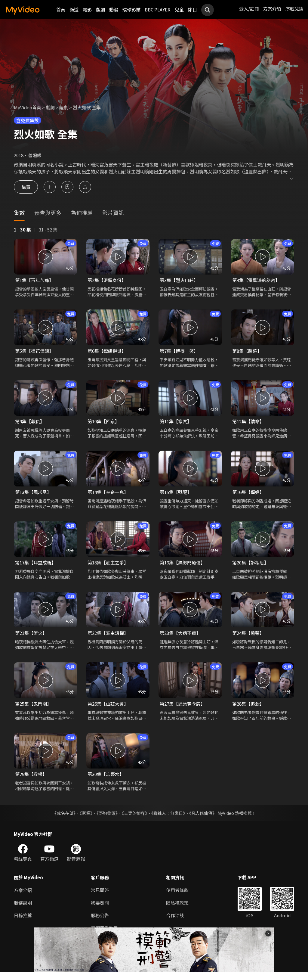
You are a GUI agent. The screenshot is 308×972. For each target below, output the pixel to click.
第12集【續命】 (248, 421)
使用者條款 (177, 890)
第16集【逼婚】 (248, 492)
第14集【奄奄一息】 (108, 492)
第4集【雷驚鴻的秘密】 (256, 280)
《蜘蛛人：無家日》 (168, 813)
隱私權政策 (177, 902)
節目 (192, 9)
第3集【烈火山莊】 (179, 280)
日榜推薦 (23, 915)
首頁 (60, 9)
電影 (87, 9)
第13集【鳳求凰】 (33, 492)
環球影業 (131, 9)
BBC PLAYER (158, 9)
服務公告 (100, 915)
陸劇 (63, 107)
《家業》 (86, 813)
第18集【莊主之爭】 (108, 562)
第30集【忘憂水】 (106, 774)
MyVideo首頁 (27, 107)
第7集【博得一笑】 (179, 351)
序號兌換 (294, 8)
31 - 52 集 (48, 229)
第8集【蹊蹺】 (247, 351)
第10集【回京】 (103, 421)
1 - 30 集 (22, 229)
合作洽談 (175, 915)
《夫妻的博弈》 (134, 813)
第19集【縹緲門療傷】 (182, 562)
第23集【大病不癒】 (180, 633)
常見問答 (100, 890)
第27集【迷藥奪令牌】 (182, 703)
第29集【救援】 (31, 774)
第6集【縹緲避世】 (107, 351)
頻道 (74, 9)
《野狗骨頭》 (107, 813)
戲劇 (100, 9)
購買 (25, 187)
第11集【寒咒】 (176, 421)
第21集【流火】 (31, 633)
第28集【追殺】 (248, 703)
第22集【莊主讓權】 (108, 633)
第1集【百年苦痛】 (34, 280)
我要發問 (100, 902)
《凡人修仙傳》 (203, 813)
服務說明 (23, 902)
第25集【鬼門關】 (33, 703)
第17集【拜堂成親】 (35, 562)
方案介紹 (272, 8)
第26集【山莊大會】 (108, 703)
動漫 (113, 9)
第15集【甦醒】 (176, 492)
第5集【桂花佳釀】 (34, 351)
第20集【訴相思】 (250, 562)
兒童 (179, 9)
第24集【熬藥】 (248, 633)
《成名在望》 (63, 813)
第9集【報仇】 (30, 421)
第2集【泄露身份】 (107, 280)
